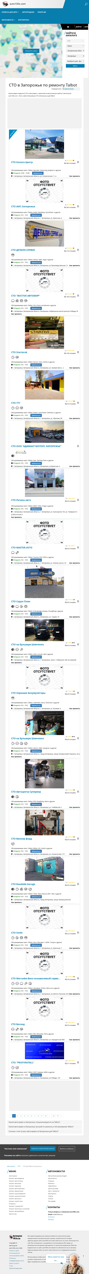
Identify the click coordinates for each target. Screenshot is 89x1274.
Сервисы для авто (10, 12)
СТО (19, 1166)
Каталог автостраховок (17, 1189)
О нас (11, 1266)
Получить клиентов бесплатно (42, 1149)
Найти (75, 66)
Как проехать (74, 176)
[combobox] (75, 45)
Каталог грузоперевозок (17, 1194)
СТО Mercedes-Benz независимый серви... (35, 978)
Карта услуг (13, 1214)
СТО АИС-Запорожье (23, 206)
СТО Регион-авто (21, 500)
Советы (50, 1196)
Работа (41, 12)
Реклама (51, 1219)
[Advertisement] (44, 113)
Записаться (37, 173)
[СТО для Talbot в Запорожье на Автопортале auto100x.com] (16, 1237)
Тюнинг (50, 1199)
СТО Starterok (19, 352)
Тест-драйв (51, 1201)
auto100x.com (18, 3)
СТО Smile (16, 932)
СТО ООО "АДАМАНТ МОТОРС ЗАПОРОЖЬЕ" (36, 446)
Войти (79, 27)
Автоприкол (52, 1194)
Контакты (51, 1217)
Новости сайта (14, 1251)
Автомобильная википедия (57, 1176)
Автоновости (8, 20)
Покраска (12, 1204)
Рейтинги (51, 1183)
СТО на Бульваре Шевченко (27, 644)
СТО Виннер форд (21, 838)
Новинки (51, 1181)
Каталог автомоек (15, 1183)
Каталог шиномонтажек (17, 1196)
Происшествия (53, 1189)
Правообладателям (15, 1268)
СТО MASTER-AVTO (21, 547)
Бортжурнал (23, 20)
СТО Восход (18, 1024)
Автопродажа (28, 12)
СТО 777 (15, 402)
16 (53, 1116)
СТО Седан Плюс (20, 601)
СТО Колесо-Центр (22, 162)
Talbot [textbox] (69, 46)
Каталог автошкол (15, 1199)
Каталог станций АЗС (16, 1206)
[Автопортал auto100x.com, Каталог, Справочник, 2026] (5, 4)
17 (58, 1116)
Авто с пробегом (53, 1191)
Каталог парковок (15, 1186)
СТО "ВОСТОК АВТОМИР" (25, 295)
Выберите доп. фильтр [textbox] (75, 61)
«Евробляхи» (52, 1186)
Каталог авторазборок (16, 1211)
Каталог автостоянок (16, 1181)
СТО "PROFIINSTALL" (22, 1062)
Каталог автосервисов (16, 1178)
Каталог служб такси (16, 1201)
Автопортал (11, 1166)
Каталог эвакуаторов (16, 1191)
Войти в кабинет (67, 1149)
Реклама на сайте (12, 1155)
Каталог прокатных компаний (19, 1209)
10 (45, 1116)
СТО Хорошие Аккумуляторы (28, 692)
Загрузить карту (31, 51)
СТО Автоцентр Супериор (26, 791)
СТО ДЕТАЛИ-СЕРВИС (23, 249)
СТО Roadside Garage (23, 884)
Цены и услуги (14, 1263)
